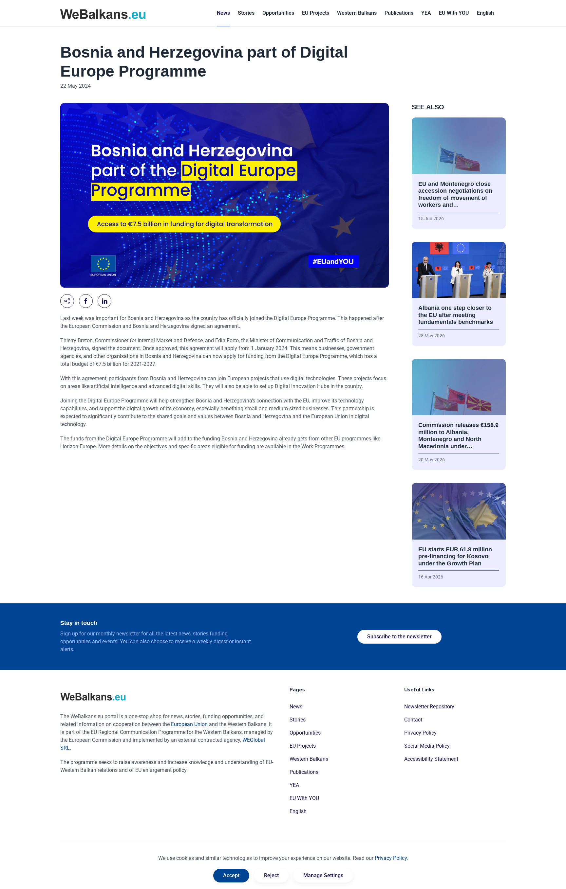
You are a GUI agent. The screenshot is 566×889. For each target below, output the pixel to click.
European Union (189, 724)
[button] (485, 13)
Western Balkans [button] (357, 13)
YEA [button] (426, 13)
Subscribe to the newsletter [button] (399, 636)
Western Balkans (309, 759)
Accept (231, 875)
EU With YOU (454, 13)
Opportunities (278, 13)
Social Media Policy (427, 746)
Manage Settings (323, 875)
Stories (246, 13)
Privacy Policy (420, 733)
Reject (271, 875)
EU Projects (315, 13)
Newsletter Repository (429, 706)
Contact (413, 720)
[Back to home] (102, 13)
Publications (399, 13)
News (223, 13)
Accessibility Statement (431, 759)
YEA (294, 785)
